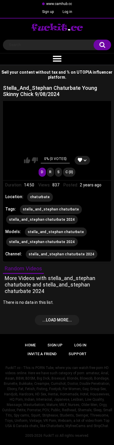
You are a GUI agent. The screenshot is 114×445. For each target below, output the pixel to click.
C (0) (69, 172)
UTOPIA (84, 72)
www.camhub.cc (59, 4)
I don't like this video (35, 160)
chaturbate (40, 197)
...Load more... (57, 320)
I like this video (27, 160)
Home (30, 345)
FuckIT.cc (51, 436)
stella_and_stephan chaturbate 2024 (42, 220)
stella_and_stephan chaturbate (51, 209)
